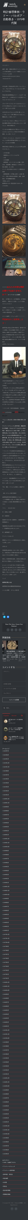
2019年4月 (6, 870)
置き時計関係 (6, 1189)
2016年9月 (6, 993)
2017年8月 (6, 949)
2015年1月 (6, 1073)
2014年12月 (6, 1077)
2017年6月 (6, 957)
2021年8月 (6, 770)
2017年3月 (6, 969)
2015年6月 (6, 1053)
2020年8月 (6, 810)
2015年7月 (6, 1049)
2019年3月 (6, 874)
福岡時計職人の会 (7, 582)
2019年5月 (6, 866)
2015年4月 (6, 1061)
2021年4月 (6, 782)
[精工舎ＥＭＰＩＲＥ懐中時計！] (6, 719)
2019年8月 (6, 854)
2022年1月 (6, 758)
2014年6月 (6, 1101)
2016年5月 (6, 1009)
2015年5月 (6, 1057)
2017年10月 (6, 941)
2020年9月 (6, 806)
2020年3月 (6, 826)
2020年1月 (6, 834)
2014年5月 (6, 1105)
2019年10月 (6, 846)
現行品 (5, 1185)
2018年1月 (6, 929)
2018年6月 (6, 909)
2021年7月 (6, 774)
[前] (3, 651)
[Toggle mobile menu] (25, 5)
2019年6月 (6, 862)
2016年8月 (6, 997)
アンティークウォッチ (9, 1165)
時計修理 (5, 1177)
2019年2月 (6, 878)
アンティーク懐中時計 (9, 1169)
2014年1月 (6, 1121)
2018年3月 (6, 921)
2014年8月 (6, 1093)
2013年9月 (6, 1137)
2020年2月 (6, 830)
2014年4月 (6, 1109)
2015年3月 (6, 1065)
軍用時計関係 (6, 1193)
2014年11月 (6, 1081)
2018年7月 (6, 905)
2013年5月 (6, 1153)
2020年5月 (6, 818)
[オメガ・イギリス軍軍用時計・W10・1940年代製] (6, 727)
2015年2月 (6, 1069)
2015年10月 (6, 1037)
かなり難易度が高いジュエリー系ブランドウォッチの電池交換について (16, 737)
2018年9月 (6, 897)
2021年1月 (6, 794)
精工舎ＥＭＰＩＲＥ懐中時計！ (16, 719)
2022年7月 (6, 750)
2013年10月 (6, 1133)
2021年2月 (6, 790)
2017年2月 (6, 973)
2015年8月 (6, 1045)
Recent (14, 715)
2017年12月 (6, 933)
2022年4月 (6, 754)
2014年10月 (6, 1085)
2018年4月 (6, 917)
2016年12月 (6, 981)
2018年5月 (6, 913)
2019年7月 (6, 858)
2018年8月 (6, 901)
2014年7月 (6, 1097)
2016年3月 (6, 1017)
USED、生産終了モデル (9, 1161)
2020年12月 (6, 798)
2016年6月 (6, 1005)
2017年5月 (6, 961)
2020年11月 (6, 802)
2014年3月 (6, 1113)
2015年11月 (6, 1033)
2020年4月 (6, 822)
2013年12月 (6, 1125)
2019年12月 (6, 838)
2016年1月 (6, 1025)
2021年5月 (6, 778)
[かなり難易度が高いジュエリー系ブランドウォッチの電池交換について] (6, 736)
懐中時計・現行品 (8, 1173)
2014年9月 (6, 1089)
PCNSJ (21, 1202)
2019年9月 (6, 850)
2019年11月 (6, 842)
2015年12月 (6, 1029)
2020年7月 (6, 814)
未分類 (5, 1181)
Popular (6, 715)
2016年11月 (6, 985)
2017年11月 (6, 937)
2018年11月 (6, 889)
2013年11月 (6, 1129)
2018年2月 (6, 925)
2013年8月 (6, 1141)
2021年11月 (6, 766)
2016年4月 (6, 1013)
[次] (25, 651)
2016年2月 (6, 1021)
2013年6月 (6, 1149)
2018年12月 (6, 885)
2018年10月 (6, 893)
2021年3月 (6, 786)
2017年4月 (6, 965)
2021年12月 (6, 762)
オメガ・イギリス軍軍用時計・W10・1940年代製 (16, 728)
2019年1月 (6, 882)
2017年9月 (6, 945)
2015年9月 (6, 1041)
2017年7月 (6, 953)
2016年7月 (6, 1001)
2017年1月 (6, 977)
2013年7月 (6, 1145)
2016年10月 (6, 989)
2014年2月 (6, 1117)
